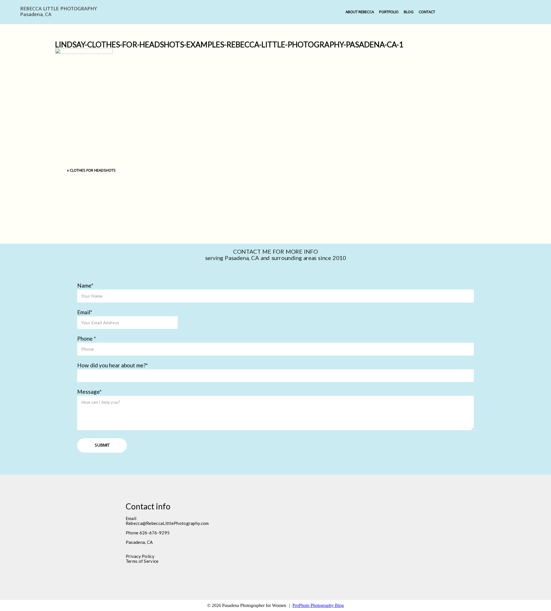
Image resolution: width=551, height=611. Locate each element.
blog (409, 11)
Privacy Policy (140, 556)
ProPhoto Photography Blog (318, 605)
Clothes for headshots (93, 170)
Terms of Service (142, 561)
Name (84, 285)
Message (88, 391)
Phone (85, 338)
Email (83, 312)
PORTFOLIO (389, 11)
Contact (427, 11)
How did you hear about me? (111, 365)
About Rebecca (360, 11)
